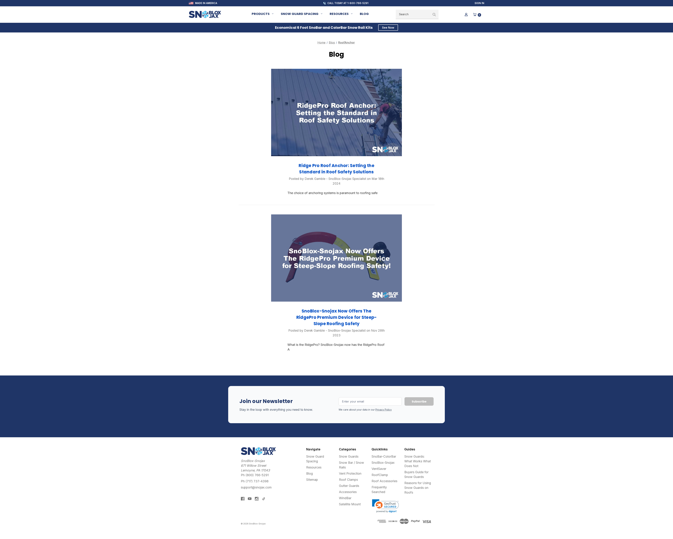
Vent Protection (350, 473)
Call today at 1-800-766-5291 (347, 3)
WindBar (345, 498)
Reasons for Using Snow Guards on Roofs (417, 487)
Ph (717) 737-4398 (254, 481)
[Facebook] (242, 499)
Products (261, 14)
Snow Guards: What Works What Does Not (417, 461)
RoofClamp (380, 475)
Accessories (348, 492)
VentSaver (379, 469)
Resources (339, 14)
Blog (364, 14)
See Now (388, 27)
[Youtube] (249, 499)
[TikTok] (264, 499)
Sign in (479, 3)
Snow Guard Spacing (299, 14)
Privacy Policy (383, 409)
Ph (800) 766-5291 (255, 475)
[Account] (466, 14)
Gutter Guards (349, 486)
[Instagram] (257, 499)
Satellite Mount (350, 504)
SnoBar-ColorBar (384, 456)
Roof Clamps (348, 479)
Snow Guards (348, 456)
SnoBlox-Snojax (383, 462)
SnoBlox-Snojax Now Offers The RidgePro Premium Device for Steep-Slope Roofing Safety (336, 317)
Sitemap (312, 479)
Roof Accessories (384, 481)
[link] (385, 506)
